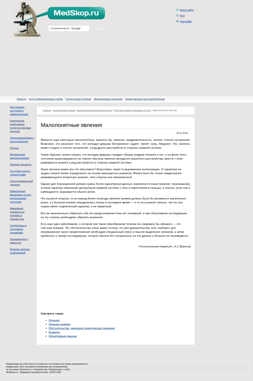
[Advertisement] (126, 66)
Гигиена (14, 148)
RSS (182, 15)
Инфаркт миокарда (20, 164)
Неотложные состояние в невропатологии (19, 111)
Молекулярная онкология (108, 99)
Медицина (25, 372)
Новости (21, 99)
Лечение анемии (59, 324)
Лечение (54, 320)
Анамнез (54, 332)
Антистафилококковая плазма (46, 99)
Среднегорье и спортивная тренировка (18, 229)
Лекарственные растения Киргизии (145, 99)
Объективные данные (63, 336)
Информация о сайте (59, 369)
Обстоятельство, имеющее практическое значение (82, 328)
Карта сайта (187, 10)
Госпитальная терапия (78, 99)
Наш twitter (186, 21)
